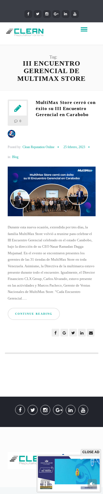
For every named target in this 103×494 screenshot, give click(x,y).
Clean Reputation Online (38, 147)
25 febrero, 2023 (74, 147)
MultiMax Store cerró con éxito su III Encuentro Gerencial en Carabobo (66, 108)
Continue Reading (33, 313)
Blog (15, 157)
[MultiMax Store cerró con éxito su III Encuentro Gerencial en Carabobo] (52, 194)
